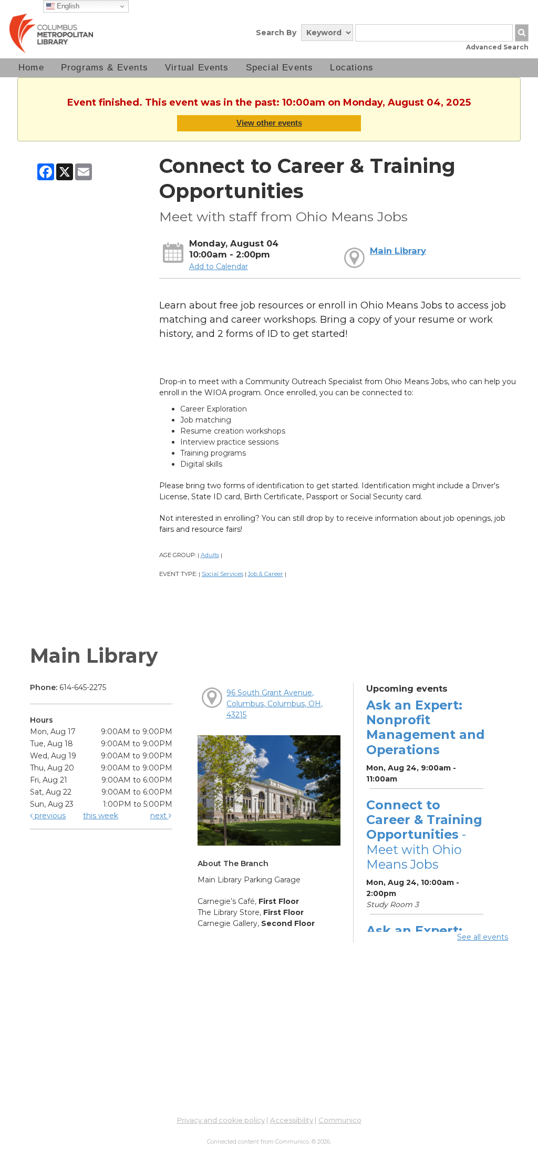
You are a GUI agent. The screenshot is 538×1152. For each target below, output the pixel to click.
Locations (352, 68)
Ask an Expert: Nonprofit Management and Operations (425, 727)
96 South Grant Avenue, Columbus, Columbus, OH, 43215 (274, 703)
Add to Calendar (218, 266)
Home (31, 68)
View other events (269, 122)
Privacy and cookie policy (221, 1120)
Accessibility (291, 1120)
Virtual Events (197, 68)
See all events (482, 937)
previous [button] (49, 815)
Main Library (398, 250)
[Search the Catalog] (522, 33)
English (67, 6)
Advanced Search (497, 47)
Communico (339, 1120)
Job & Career (265, 574)
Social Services (222, 574)
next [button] (159, 815)
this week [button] (100, 815)
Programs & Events (104, 68)
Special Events (280, 68)
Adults (210, 555)
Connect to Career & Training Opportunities (424, 834)
